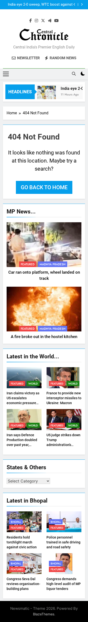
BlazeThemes (43, 614)
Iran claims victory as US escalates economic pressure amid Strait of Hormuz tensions (24, 403)
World (33, 384)
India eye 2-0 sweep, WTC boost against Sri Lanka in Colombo (40, 5)
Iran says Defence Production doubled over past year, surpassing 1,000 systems (22, 445)
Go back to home (44, 187)
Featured (27, 264)
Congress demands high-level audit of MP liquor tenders (63, 584)
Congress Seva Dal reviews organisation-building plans (23, 584)
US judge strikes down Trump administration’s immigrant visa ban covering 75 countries (63, 445)
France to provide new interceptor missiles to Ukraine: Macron (63, 398)
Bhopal (16, 522)
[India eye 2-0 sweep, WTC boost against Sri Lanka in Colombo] (45, 95)
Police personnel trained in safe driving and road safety (63, 542)
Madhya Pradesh (53, 264)
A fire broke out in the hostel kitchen (44, 336)
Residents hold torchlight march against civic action (22, 542)
